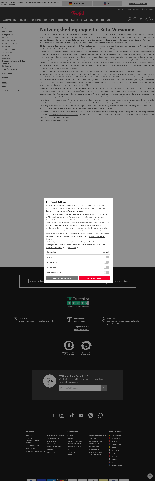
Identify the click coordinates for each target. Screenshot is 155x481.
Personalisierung (53, 267)
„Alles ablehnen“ (85, 220)
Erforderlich (51, 252)
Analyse (50, 257)
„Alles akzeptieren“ (92, 228)
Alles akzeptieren (94, 278)
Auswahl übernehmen (62, 278)
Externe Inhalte (52, 272)
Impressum (72, 247)
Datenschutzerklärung (54, 247)
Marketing (51, 262)
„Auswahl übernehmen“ (97, 236)
